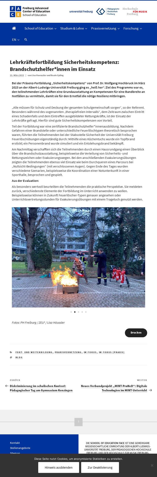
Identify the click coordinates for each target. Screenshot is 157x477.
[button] (25, 39)
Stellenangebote (20, 448)
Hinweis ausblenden (59, 467)
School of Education (39, 28)
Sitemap (15, 453)
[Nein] (152, 465)
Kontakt (15, 443)
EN (14, 39)
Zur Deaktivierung (100, 467)
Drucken (136, 332)
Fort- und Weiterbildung (34, 352)
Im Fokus (90, 352)
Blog (19, 357)
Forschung (131, 28)
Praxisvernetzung (103, 28)
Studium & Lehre (72, 28)
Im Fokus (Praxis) (112, 352)
